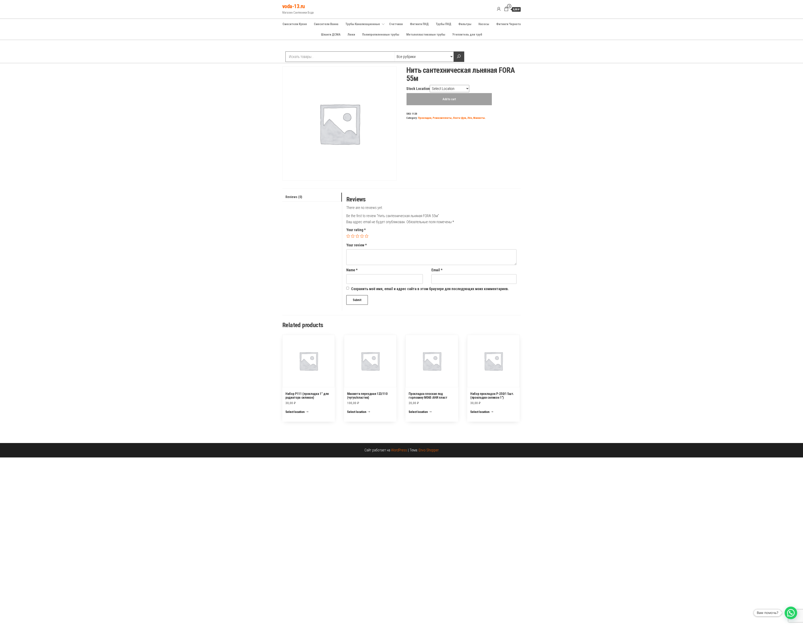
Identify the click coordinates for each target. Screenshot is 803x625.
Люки (351, 34)
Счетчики (396, 24)
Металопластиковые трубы (425, 34)
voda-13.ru (293, 6)
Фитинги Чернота (508, 24)
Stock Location (418, 88)
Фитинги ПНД (419, 24)
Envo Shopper (429, 450)
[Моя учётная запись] (498, 9)
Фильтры (464, 24)
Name (352, 270)
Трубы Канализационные (362, 24)
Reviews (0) (293, 197)
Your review (356, 245)
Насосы (483, 24)
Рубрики (297, 46)
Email (436, 270)
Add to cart (449, 99)
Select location (295, 412)
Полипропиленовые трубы (380, 34)
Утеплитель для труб (467, 34)
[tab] (312, 197)
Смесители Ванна (326, 24)
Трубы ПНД (443, 24)
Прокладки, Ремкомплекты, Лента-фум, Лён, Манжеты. (452, 117)
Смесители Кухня (295, 24)
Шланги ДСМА (330, 34)
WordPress (399, 450)
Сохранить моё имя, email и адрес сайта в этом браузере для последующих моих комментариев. (430, 289)
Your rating (356, 230)
